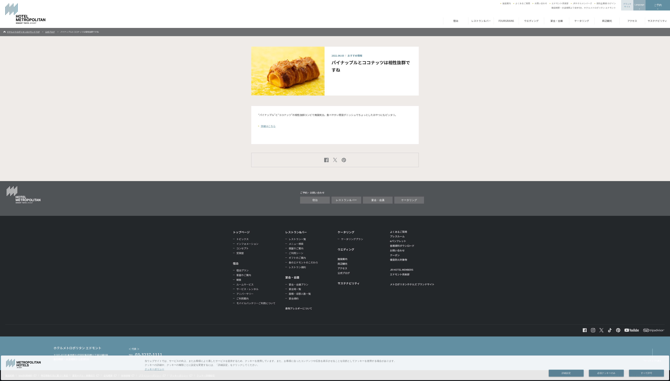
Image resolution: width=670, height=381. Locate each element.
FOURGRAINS (506, 21)
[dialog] (335, 368)
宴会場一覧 (295, 289)
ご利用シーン (296, 253)
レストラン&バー (296, 232)
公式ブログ (50, 31)
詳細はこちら (268, 126)
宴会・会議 (556, 21)
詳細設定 (566, 373)
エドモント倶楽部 (560, 3)
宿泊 (455, 21)
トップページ (241, 232)
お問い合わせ (541, 3)
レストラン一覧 (297, 239)
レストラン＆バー (481, 21)
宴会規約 (294, 298)
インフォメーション (247, 244)
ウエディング (531, 21)
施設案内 (506, 3)
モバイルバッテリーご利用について (256, 303)
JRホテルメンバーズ (582, 3)
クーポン (395, 255)
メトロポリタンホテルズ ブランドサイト (412, 284)
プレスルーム (397, 236)
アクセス (632, 21)
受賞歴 (240, 253)
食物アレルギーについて (298, 308)
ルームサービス (245, 284)
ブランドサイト (627, 5)
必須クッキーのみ (606, 373)
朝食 (238, 279)
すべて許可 (646, 373)
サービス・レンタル (247, 289)
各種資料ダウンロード (402, 245)
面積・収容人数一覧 (300, 293)
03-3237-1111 (148, 354)
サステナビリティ (349, 283)
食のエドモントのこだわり (303, 262)
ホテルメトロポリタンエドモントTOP (23, 31)
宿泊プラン (242, 270)
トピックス (242, 239)
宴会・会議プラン (298, 284)
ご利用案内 (242, 298)
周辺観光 (607, 21)
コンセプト (242, 248)
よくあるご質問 (522, 3)
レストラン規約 (297, 267)
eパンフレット (398, 241)
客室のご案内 (243, 275)
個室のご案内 (296, 248)
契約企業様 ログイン (606, 3)
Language (639, 4)
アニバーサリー (245, 293)
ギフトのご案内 (297, 257)
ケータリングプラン (352, 239)
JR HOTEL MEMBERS (401, 269)
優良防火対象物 (398, 259)
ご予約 (658, 4)
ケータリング (581, 21)
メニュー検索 (296, 244)
